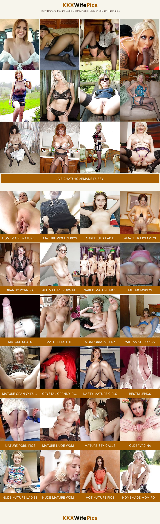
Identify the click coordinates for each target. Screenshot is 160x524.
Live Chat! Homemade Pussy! (80, 179)
